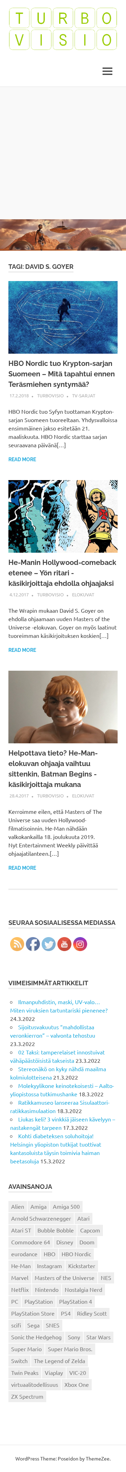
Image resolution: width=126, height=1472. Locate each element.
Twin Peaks (24, 1372)
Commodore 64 (30, 1241)
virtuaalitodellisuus (34, 1384)
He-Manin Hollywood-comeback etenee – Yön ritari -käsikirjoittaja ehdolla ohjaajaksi (62, 573)
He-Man (21, 1265)
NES (106, 1277)
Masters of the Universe (64, 1277)
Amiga (38, 1206)
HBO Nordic (76, 1253)
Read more (22, 459)
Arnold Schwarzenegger (41, 1218)
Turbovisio (50, 395)
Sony (74, 1336)
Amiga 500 (66, 1206)
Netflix (20, 1289)
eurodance (24, 1253)
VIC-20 (77, 1372)
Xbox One (76, 1384)
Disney (64, 1241)
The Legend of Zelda (59, 1360)
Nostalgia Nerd (83, 1289)
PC (14, 1301)
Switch (19, 1360)
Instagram (49, 1265)
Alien (17, 1206)
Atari (83, 1218)
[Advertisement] (63, 153)
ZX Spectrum (27, 1396)
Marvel (19, 1277)
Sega (33, 1325)
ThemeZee (98, 1458)
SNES (52, 1325)
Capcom (90, 1230)
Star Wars (98, 1336)
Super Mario (26, 1348)
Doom (86, 1241)
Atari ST (21, 1230)
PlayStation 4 (75, 1301)
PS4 (66, 1313)
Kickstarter (81, 1265)
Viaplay (54, 1372)
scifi (16, 1325)
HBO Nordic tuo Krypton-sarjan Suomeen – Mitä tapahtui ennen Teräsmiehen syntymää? (61, 374)
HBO (49, 1253)
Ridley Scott (92, 1313)
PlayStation (38, 1301)
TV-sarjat (83, 395)
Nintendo (46, 1289)
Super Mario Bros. (70, 1348)
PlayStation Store (33, 1313)
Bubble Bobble (55, 1230)
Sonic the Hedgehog (36, 1336)
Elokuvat (83, 594)
